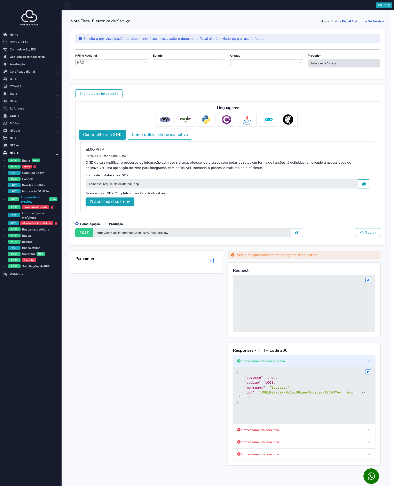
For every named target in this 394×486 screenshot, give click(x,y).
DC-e (13, 93)
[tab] (165, 120)
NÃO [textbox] (80, 62)
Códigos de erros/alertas (27, 56)
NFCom (15, 130)
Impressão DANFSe (30, 191)
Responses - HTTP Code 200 (260, 350)
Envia (24, 160)
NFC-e (14, 145)
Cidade (235, 55)
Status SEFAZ (19, 42)
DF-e (13, 101)
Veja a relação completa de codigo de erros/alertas (276, 255)
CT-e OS (15, 86)
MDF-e (14, 123)
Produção (116, 224)
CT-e (13, 79)
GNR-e (14, 116)
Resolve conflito (28, 185)
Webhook (16, 274)
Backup (22, 241)
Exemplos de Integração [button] (99, 93)
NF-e (13, 138)
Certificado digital (22, 71)
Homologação (90, 224)
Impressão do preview (33, 199)
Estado (158, 55)
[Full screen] (211, 260)
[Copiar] (368, 280)
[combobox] (111, 62)
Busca (21, 235)
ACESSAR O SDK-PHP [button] (111, 202)
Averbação (17, 64)
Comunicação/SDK (23, 49)
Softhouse (17, 108)
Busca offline (26, 248)
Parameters (85, 258)
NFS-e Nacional (86, 55)
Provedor (314, 55)
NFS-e (14, 152)
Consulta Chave (28, 173)
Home (14, 34)
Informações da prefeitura (28, 215)
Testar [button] (370, 232)
